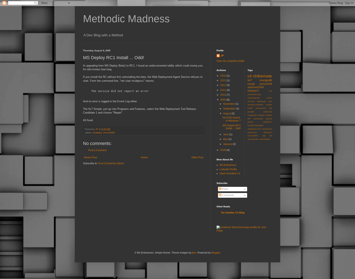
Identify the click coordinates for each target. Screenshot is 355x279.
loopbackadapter (256, 125)
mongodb (266, 80)
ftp (271, 108)
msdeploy (97, 132)
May (225, 139)
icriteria (268, 115)
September (229, 108)
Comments (227, 195)
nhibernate (262, 76)
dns (270, 101)
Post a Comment (97, 150)
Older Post (197, 157)
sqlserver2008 (256, 87)
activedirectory (254, 94)
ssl (271, 135)
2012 (223, 85)
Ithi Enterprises (228, 165)
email (250, 108)
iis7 (250, 80)
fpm (194, 252)
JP (222, 55)
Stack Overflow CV (230, 173)
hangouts (252, 115)
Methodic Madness (126, 18)
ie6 (249, 118)
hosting (260, 115)
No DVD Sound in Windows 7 (232, 119)
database (261, 101)
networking (267, 129)
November (229, 103)
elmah (269, 104)
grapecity (267, 111)
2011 (223, 90)
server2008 (109, 132)
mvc (259, 129)
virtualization (253, 139)
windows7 (253, 90)
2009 (223, 99)
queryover (252, 132)
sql (264, 135)
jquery (269, 118)
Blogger (215, 252)
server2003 (253, 135)
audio (269, 98)
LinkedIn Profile (228, 169)
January (228, 144)
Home (144, 157)
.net (270, 91)
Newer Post (90, 157)
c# (250, 76)
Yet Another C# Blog (232, 212)
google (251, 111)
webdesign (265, 139)
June (226, 134)
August (227, 113)
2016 (223, 75)
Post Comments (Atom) (111, 163)
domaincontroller (255, 104)
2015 (223, 80)
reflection (267, 132)
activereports (254, 98)
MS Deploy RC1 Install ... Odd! (232, 127)
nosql (251, 83)
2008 (223, 150)
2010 (223, 94)
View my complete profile (230, 61)
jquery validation (260, 122)
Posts (224, 189)
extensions (261, 108)
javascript (258, 118)
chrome (251, 101)
